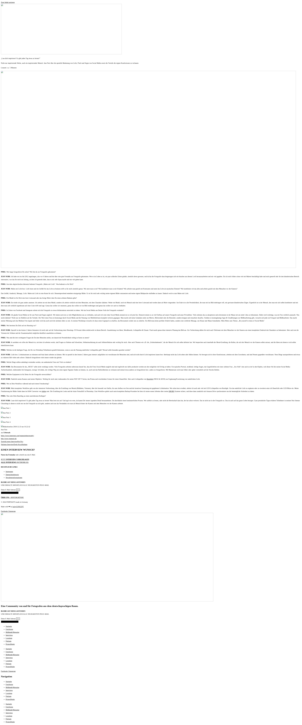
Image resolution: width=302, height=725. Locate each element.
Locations (9, 638)
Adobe (44, 391)
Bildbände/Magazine (12, 632)
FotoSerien (9, 629)
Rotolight (150, 379)
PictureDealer (10, 644)
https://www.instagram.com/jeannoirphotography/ (17, 436)
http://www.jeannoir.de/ (9, 439)
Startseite (9, 626)
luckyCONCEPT (18, 507)
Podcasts (8, 641)
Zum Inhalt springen (8, 2)
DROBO (171, 391)
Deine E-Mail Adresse (8, 490)
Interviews (9, 635)
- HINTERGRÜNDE (12, 497)
